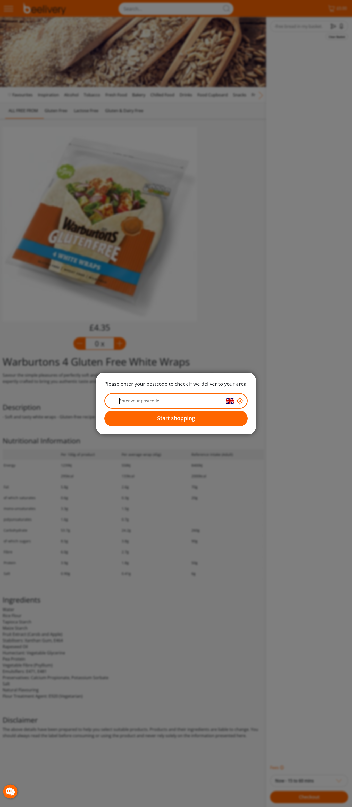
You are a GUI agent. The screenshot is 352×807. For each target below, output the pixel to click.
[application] (10, 791)
